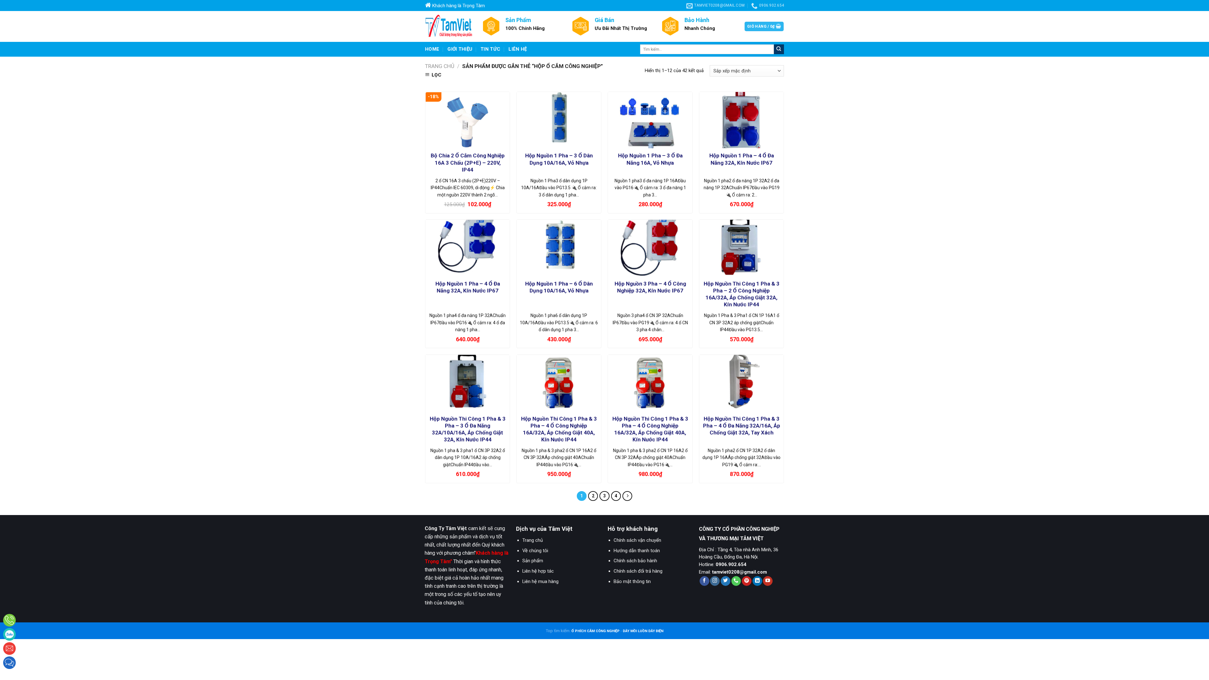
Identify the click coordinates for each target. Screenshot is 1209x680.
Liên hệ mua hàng (540, 581)
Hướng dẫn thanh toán (637, 550)
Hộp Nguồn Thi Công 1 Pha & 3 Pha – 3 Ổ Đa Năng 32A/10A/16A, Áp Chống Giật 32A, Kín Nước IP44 (468, 429)
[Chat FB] (9, 662)
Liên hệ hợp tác (538, 571)
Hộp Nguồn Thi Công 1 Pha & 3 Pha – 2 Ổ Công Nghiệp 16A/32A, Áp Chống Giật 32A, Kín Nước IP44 (742, 294)
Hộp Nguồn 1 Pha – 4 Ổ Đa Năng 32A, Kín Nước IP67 (741, 159)
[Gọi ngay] (9, 620)
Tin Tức (490, 49)
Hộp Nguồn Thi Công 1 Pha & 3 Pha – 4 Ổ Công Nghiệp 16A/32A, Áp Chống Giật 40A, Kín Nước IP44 (559, 429)
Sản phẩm (532, 561)
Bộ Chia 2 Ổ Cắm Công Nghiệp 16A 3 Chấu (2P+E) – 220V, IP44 (468, 162)
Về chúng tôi (535, 550)
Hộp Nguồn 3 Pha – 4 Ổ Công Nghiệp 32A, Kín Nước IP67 (650, 287)
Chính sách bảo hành (635, 561)
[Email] (9, 648)
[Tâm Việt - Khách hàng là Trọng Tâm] (448, 26)
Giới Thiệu (459, 49)
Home (432, 49)
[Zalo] (9, 634)
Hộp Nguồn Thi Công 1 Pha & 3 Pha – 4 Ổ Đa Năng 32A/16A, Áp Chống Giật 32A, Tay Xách (741, 426)
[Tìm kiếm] (779, 49)
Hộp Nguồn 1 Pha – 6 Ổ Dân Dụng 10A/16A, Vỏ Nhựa (559, 287)
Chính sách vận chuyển (637, 540)
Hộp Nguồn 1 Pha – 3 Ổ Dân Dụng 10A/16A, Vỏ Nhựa (559, 159)
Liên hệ (517, 49)
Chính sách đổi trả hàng (638, 571)
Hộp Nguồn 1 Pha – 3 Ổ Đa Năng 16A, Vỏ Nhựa (650, 159)
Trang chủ (439, 66)
